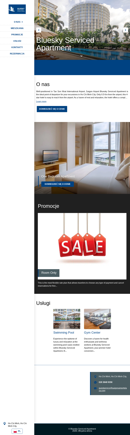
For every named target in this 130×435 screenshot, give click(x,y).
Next (125, 30)
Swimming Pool (63, 332)
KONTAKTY (17, 47)
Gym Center (92, 332)
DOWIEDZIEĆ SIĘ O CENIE (52, 109)
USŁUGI (17, 41)
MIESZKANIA (17, 28)
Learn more (41, 101)
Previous (38, 30)
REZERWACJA (17, 54)
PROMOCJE (17, 35)
